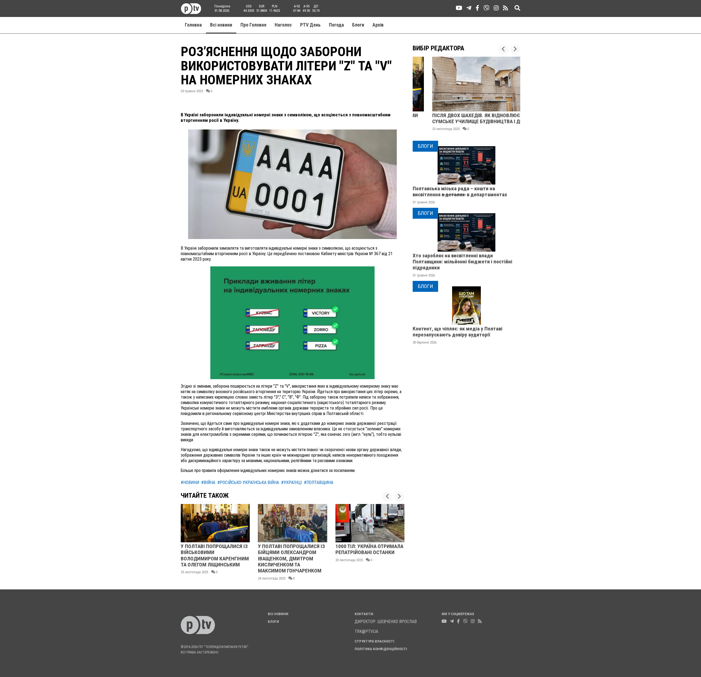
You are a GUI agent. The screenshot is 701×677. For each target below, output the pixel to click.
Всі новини (221, 25)
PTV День (310, 25)
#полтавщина (318, 482)
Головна (193, 25)
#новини (190, 482)
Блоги (358, 25)
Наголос (283, 25)
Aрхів (378, 25)
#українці (291, 482)
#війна (208, 482)
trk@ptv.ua (366, 631)
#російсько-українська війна (248, 482)
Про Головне (253, 25)
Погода (336, 25)
